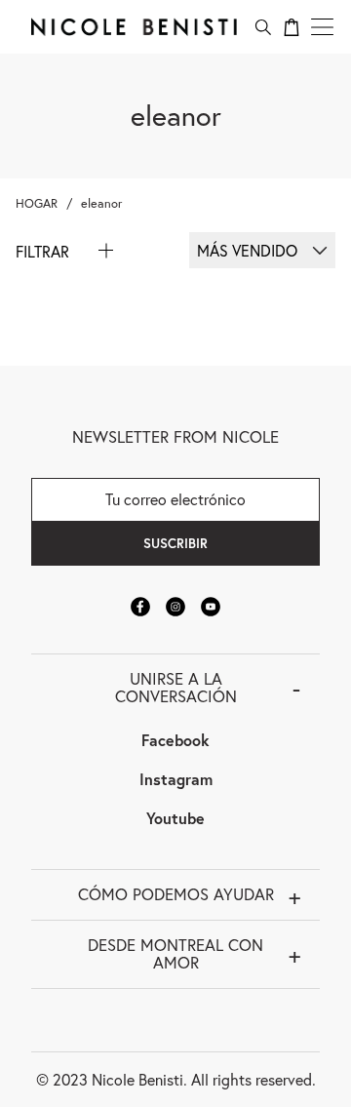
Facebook (175, 740)
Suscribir (175, 543)
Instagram (176, 779)
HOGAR (37, 203)
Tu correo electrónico (175, 499)
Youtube (175, 818)
